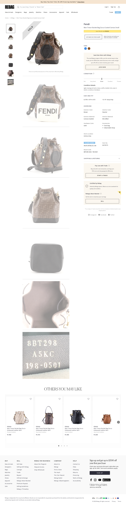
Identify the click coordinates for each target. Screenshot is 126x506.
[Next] (118, 422)
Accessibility (77, 481)
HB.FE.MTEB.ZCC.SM (90, 145)
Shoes (45, 12)
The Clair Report (59, 475)
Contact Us (76, 464)
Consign (19, 470)
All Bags (12, 18)
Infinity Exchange (22, 478)
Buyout (19, 475)
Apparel (61, 12)
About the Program (40, 464)
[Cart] (119, 7)
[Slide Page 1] (59, 446)
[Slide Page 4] (67, 446)
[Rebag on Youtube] (100, 480)
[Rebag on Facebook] (91, 479)
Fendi (87, 24)
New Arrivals (9, 12)
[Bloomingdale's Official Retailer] (98, 485)
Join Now (102, 67)
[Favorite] (31, 399)
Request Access (39, 467)
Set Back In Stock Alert (93, 37)
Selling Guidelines (22, 486)
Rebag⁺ (56, 467)
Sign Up (113, 7)
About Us (57, 464)
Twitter (112, 215)
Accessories (53, 12)
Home (6, 18)
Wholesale (74, 12)
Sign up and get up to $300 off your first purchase (103, 462)
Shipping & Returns (92, 158)
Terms (119, 501)
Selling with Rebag (23, 467)
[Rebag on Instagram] (95, 480)
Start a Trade (102, 175)
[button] (46, 44)
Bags (25, 12)
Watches (38, 12)
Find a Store (58, 470)
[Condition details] (93, 73)
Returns (75, 472)
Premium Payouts (22, 483)
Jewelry (31, 12)
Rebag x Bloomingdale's (61, 481)
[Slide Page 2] (62, 446)
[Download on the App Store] (107, 480)
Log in (106, 7)
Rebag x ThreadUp (23, 489)
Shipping (76, 470)
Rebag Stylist (58, 478)
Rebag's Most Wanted (24, 481)
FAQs (74, 467)
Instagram (93, 215)
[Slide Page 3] (64, 446)
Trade (111, 12)
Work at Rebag (77, 478)
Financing (76, 475)
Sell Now (19, 464)
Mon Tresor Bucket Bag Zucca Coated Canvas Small (101, 28)
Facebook (103, 215)
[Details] (109, 165)
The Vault (57, 472)
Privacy (114, 501)
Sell (117, 12)
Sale (67, 12)
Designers (18, 12)
